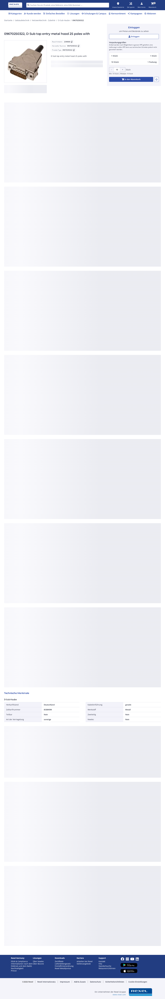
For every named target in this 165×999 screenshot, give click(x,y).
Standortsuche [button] (105, 966)
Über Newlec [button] (38, 961)
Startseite (8, 20)
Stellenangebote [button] (84, 964)
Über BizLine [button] (38, 964)
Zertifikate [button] (59, 961)
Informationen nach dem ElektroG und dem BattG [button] (21, 965)
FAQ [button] (100, 964)
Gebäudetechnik (22, 20)
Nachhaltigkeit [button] (17, 968)
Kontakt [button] (102, 961)
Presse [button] (14, 971)
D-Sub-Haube (64, 20)
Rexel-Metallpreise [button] (63, 968)
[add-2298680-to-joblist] (156, 79)
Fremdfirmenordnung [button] (64, 966)
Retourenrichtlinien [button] (107, 968)
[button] (134, 56)
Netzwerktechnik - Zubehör (43, 20)
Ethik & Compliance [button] (19, 961)
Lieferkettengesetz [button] (63, 964)
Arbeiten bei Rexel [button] (85, 961)
